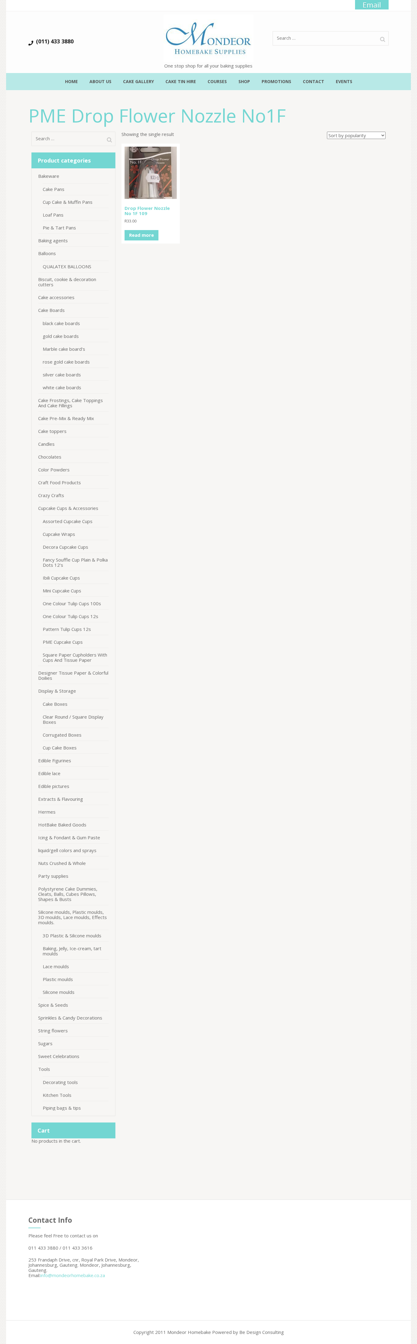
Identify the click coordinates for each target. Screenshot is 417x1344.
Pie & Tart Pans (59, 228)
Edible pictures (53, 786)
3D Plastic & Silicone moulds (72, 935)
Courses (217, 81)
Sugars (45, 1043)
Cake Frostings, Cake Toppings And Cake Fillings (70, 402)
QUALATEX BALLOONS (67, 266)
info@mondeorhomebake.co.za (72, 1275)
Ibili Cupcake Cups (61, 578)
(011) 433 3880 (55, 41)
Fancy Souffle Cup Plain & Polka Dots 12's (75, 562)
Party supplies (53, 876)
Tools (44, 1069)
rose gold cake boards (66, 362)
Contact (313, 81)
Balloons (47, 253)
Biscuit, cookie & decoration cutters (67, 281)
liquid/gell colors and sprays (67, 850)
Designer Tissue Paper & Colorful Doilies (73, 675)
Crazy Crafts (51, 495)
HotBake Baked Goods (62, 825)
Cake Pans (53, 189)
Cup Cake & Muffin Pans (67, 202)
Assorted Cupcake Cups (67, 521)
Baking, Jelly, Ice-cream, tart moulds (72, 951)
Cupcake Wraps (59, 534)
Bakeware (48, 176)
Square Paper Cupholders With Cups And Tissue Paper (75, 657)
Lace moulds (56, 966)
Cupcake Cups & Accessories (68, 508)
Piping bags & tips (62, 1108)
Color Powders (54, 470)
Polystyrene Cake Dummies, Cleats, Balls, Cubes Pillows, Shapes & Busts (67, 894)
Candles (46, 444)
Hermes (47, 812)
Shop (244, 81)
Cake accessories (56, 297)
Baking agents (53, 240)
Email (372, 4)
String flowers (53, 1030)
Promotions (276, 81)
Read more (141, 235)
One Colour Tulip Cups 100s (72, 603)
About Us (100, 81)
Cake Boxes (55, 704)
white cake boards (62, 387)
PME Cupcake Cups (63, 642)
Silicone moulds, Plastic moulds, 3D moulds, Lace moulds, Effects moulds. (72, 917)
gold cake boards (61, 336)
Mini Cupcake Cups (62, 591)
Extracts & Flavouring (60, 799)
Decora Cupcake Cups (65, 547)
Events (344, 81)
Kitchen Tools (57, 1095)
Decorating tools (60, 1082)
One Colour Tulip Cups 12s (70, 616)
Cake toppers (52, 431)
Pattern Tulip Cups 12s (67, 629)
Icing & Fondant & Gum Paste (69, 837)
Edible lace (49, 773)
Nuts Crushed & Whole (62, 863)
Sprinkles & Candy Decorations (70, 1018)
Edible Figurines (54, 760)
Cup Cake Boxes (60, 748)
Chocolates (49, 457)
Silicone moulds (58, 992)
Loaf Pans (53, 215)
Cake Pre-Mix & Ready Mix (66, 418)
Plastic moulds (58, 979)
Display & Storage (57, 691)
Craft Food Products (59, 482)
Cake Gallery (138, 81)
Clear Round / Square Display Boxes (73, 719)
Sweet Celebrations (58, 1056)
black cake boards (61, 323)
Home (71, 81)
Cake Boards (51, 310)
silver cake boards (62, 375)
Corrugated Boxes (62, 735)
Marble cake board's (64, 349)
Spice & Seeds (53, 1005)
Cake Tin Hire (180, 81)
